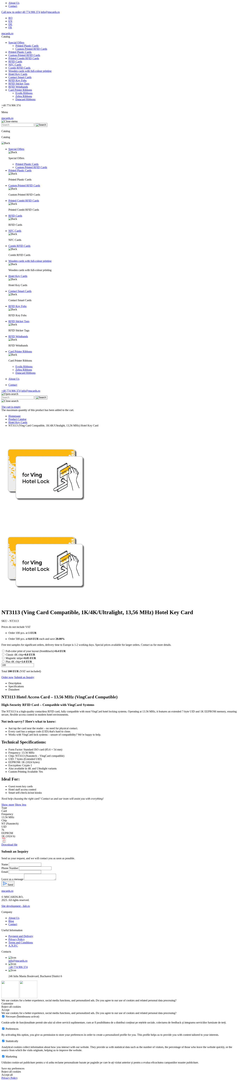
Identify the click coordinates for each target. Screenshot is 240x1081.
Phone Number (9, 868)
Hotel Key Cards (17, 74)
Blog (11, 921)
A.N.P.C (13, 945)
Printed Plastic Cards (26, 45)
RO (10, 17)
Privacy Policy (16, 939)
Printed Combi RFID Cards (23, 58)
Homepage (14, 416)
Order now (7, 677)
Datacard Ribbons (25, 99)
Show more (7, 804)
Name (4, 864)
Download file (9, 844)
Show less (20, 804)
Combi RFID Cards (19, 67)
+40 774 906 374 (20, 12)
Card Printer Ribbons (20, 89)
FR (10, 27)
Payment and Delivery (20, 936)
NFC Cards (14, 64)
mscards (7, 33)
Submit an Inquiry (24, 677)
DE (10, 24)
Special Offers (16, 42)
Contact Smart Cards (19, 77)
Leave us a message (12, 879)
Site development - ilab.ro (15, 906)
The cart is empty (11, 406)
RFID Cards (15, 61)
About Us (13, 2)
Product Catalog (17, 419)
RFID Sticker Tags (18, 83)
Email (4, 871)
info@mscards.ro (50, 12)
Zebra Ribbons (23, 96)
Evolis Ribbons (24, 93)
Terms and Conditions (20, 942)
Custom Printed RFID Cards (31, 48)
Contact (12, 6)
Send (10, 884)
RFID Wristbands (18, 86)
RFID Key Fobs (17, 80)
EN (10, 21)
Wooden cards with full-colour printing (29, 70)
